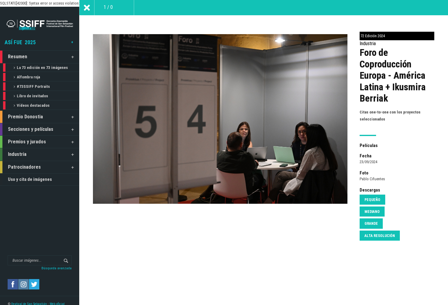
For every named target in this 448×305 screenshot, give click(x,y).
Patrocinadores (24, 167)
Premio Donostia (25, 117)
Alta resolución (379, 236)
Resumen (17, 56)
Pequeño (372, 200)
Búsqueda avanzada (56, 268)
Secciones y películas (30, 129)
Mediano (372, 212)
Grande (371, 223)
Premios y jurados (27, 142)
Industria (17, 154)
